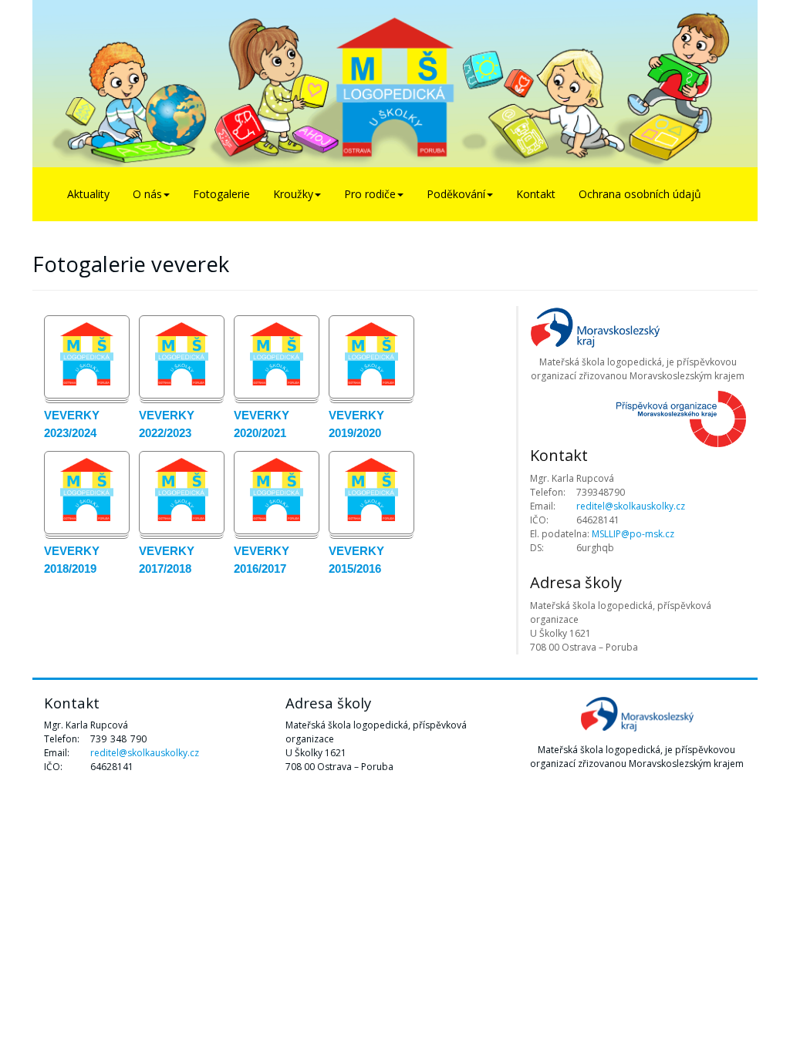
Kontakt (535, 194)
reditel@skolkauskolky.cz (630, 506)
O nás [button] (147, 194)
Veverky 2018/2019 (72, 559)
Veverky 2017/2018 (166, 559)
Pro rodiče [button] (370, 194)
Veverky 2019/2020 (356, 424)
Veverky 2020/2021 (261, 424)
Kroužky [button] (293, 194)
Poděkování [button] (456, 194)
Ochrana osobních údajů (640, 194)
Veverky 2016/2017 (261, 559)
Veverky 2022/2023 (166, 424)
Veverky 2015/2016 (356, 559)
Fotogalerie (221, 194)
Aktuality (88, 194)
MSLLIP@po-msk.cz (633, 533)
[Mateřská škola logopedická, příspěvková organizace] (395, 83)
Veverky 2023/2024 (72, 424)
